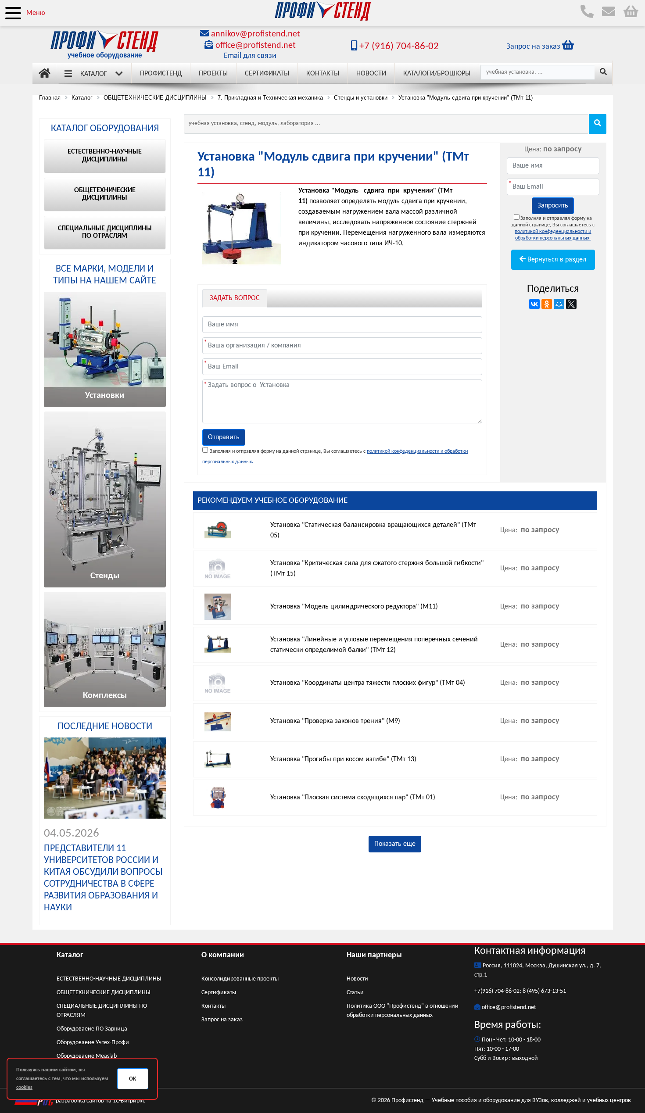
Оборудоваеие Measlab (87, 1056)
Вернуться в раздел (556, 259)
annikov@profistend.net (255, 34)
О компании (222, 955)
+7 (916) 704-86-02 (398, 47)
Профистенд (161, 73)
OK (132, 1079)
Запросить (553, 205)
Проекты (213, 73)
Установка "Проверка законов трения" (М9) (335, 721)
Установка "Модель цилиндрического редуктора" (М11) (354, 606)
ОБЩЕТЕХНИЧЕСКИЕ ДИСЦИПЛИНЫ (103, 992)
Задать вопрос (235, 298)
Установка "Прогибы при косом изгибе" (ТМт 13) (343, 759)
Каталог (94, 74)
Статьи (355, 992)
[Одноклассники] (546, 304)
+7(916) (484, 991)
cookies (24, 1087)
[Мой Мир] (559, 304)
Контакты (322, 73)
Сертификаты (267, 73)
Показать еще (395, 844)
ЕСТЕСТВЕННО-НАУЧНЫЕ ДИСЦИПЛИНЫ (109, 979)
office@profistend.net (255, 45)
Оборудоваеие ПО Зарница (92, 1029)
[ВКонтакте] (534, 304)
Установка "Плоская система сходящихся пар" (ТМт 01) (352, 797)
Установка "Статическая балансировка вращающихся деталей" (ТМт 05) (373, 530)
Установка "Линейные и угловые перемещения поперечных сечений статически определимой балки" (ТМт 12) (374, 645)
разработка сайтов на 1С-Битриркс (99, 1101)
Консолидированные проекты (240, 979)
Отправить (224, 437)
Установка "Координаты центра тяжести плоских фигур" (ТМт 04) (367, 683)
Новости (371, 73)
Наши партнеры (374, 955)
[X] (571, 304)
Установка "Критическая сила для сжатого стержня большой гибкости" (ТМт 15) (377, 568)
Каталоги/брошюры (436, 73)
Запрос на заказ (222, 1019)
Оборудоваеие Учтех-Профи (93, 1042)
